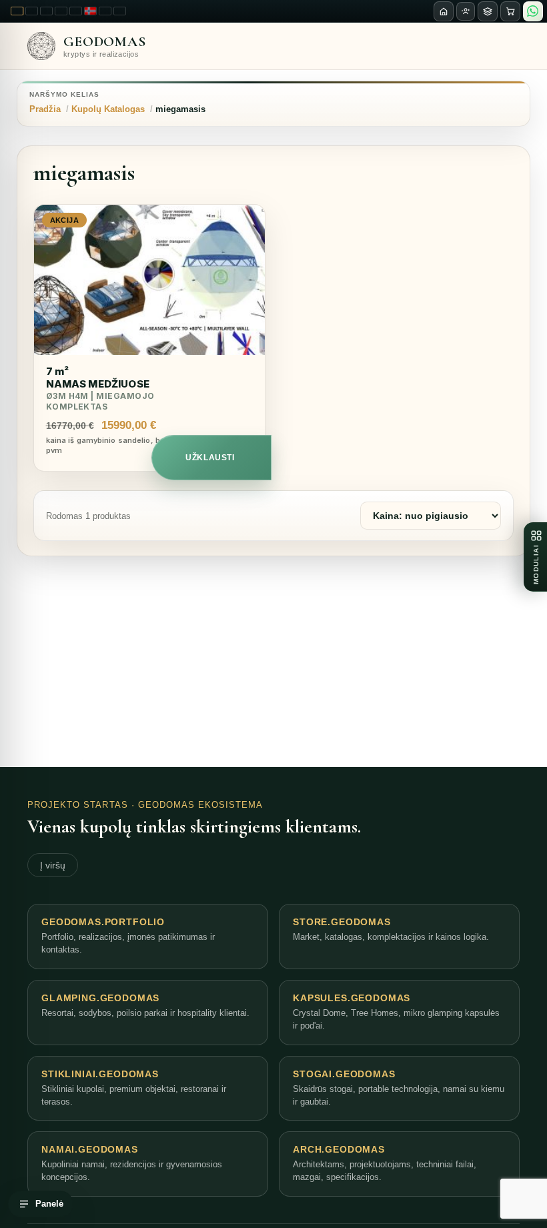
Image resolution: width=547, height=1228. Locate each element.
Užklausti (209, 457)
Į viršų (52, 865)
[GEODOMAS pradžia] (444, 11)
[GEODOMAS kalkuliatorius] (488, 11)
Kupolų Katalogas (108, 109)
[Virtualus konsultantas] (465, 11)
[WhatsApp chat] (533, 11)
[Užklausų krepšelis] (510, 11)
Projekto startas (77, 805)
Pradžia (45, 109)
